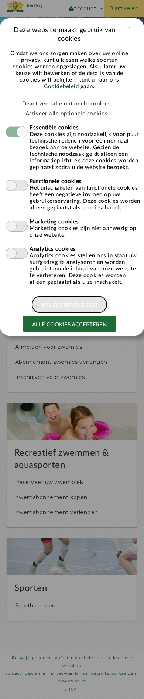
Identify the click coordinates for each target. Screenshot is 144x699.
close (130, 26)
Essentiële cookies (54, 127)
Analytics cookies (53, 249)
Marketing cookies (54, 222)
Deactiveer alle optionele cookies (66, 104)
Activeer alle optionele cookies (66, 113)
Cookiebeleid (61, 86)
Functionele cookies (56, 181)
